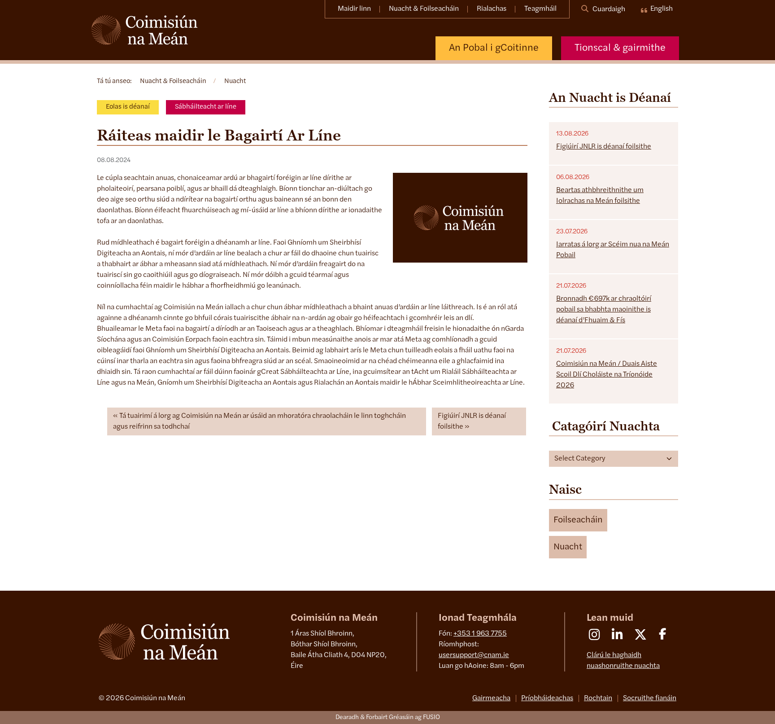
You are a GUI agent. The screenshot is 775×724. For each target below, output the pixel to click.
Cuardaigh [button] (608, 9)
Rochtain (598, 698)
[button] (578, 520)
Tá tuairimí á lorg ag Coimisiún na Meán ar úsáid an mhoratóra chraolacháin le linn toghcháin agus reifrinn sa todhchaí (259, 421)
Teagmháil (540, 9)
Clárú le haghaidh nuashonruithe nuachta (623, 661)
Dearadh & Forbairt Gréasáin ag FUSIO (387, 717)
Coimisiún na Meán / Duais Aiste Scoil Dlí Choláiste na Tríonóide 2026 (606, 374)
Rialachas (491, 9)
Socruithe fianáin (649, 698)
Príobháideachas (547, 698)
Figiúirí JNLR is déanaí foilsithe (472, 421)
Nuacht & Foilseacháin (424, 9)
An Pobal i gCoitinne (494, 48)
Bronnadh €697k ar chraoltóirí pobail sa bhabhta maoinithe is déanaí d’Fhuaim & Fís (603, 309)
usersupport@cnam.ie (474, 655)
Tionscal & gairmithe (620, 48)
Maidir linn (354, 9)
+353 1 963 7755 (480, 633)
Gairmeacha (491, 698)
